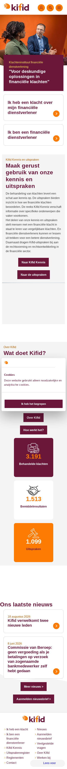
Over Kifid (33, 417)
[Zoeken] (50, 7)
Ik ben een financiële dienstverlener (29, 135)
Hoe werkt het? (33, 430)
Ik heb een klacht (17, 729)
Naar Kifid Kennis (33, 262)
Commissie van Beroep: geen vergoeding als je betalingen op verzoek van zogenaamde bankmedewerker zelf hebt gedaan (30, 659)
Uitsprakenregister (18, 752)
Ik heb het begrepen (33, 403)
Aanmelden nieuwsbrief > (33, 699)
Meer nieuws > (33, 686)
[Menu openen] (59, 7)
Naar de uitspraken (33, 274)
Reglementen (15, 757)
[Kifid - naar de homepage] (16, 7)
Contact (11, 762)
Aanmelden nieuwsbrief (44, 736)
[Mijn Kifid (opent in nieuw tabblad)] (41, 7)
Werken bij (44, 757)
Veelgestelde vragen (45, 745)
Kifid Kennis (14, 747)
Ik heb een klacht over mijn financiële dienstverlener (30, 107)
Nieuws (42, 729)
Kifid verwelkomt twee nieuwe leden (28, 622)
